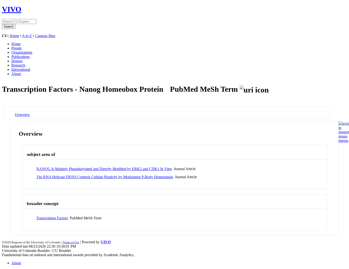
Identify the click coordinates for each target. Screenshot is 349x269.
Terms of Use (71, 242)
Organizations (21, 52)
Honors (17, 61)
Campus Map (45, 36)
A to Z (27, 36)
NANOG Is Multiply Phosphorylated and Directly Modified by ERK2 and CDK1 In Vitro (104, 169)
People (16, 48)
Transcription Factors (52, 218)
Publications (20, 57)
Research (18, 65)
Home (14, 36)
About (16, 74)
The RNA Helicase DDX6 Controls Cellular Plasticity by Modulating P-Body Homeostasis (104, 177)
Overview (22, 115)
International (20, 69)
